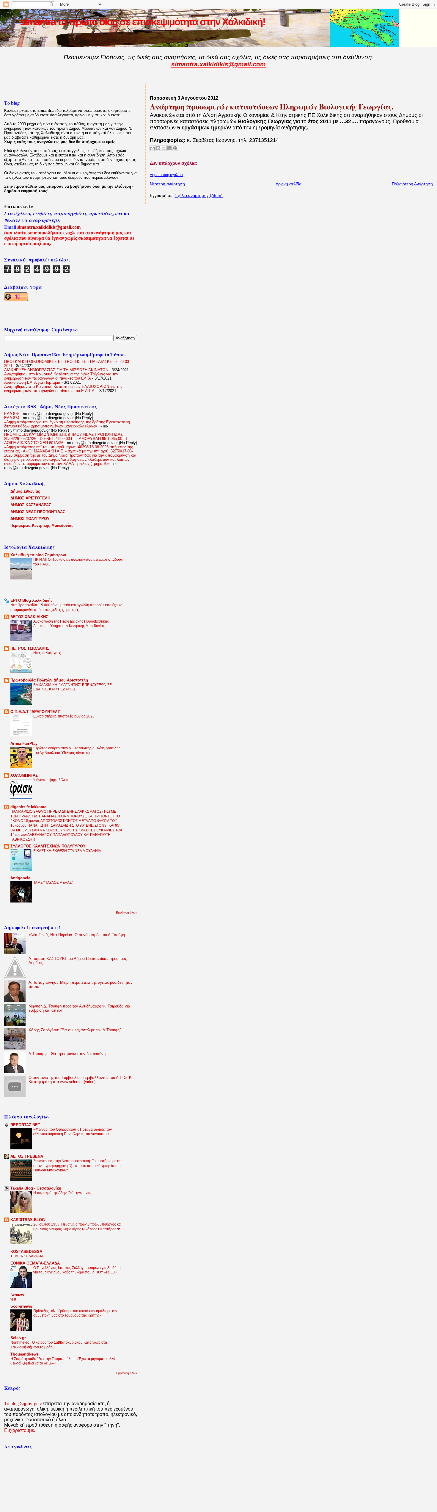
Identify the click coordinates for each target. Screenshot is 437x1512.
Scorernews (21, 1306)
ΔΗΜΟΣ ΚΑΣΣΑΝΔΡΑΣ (30, 505)
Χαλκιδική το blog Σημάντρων (38, 555)
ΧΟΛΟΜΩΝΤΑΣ (24, 775)
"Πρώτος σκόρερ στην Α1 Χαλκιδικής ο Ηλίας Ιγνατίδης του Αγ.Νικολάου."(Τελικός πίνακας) (76, 750)
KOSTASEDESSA (26, 1252)
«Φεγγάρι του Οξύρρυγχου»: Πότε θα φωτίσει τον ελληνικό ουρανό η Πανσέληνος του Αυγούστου (72, 1131)
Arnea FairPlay (23, 744)
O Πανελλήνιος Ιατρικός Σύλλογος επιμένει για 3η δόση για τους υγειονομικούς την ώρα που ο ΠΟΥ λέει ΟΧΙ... (77, 1270)
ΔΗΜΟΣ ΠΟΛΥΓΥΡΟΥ (30, 519)
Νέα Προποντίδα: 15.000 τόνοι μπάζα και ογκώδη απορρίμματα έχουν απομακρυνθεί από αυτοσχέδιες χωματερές (66, 607)
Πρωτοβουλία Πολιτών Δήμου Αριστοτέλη (49, 680)
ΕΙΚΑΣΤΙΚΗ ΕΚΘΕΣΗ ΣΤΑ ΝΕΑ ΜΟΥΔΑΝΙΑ (67, 851)
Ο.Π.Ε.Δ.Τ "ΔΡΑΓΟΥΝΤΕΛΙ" (35, 712)
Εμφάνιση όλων (126, 912)
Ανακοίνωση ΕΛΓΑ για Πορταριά (32, 382)
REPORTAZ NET (25, 1125)
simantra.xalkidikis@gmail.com (218, 64)
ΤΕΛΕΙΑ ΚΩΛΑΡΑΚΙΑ (26, 1256)
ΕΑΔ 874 (11, 418)
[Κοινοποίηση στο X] (164, 148)
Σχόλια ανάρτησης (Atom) (199, 195)
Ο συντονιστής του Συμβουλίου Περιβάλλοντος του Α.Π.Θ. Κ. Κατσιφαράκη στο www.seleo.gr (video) (81, 1080)
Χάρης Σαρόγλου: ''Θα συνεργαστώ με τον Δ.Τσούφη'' (75, 1030)
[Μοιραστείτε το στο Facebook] (169, 148)
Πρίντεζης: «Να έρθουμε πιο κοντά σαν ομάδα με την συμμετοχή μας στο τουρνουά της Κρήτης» (75, 1313)
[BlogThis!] (158, 148)
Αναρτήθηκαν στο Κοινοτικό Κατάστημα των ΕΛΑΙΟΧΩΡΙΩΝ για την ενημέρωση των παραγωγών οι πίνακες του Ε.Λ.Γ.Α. (63, 389)
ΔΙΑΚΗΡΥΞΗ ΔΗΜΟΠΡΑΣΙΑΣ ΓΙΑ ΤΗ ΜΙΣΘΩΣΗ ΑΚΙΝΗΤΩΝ (56, 370)
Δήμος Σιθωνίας (25, 491)
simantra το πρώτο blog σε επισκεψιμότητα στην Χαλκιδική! (142, 21)
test (13, 1299)
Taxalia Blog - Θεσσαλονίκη (35, 1188)
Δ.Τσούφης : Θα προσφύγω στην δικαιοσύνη (67, 1054)
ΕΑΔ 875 (11, 414)
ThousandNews (24, 1354)
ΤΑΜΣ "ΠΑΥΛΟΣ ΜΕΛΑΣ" (53, 882)
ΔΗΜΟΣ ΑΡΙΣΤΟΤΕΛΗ (30, 498)
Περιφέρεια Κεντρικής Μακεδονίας (41, 526)
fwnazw (17, 1295)
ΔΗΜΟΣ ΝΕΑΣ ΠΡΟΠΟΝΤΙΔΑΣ (37, 512)
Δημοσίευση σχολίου (166, 175)
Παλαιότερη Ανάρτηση (412, 183)
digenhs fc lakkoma (28, 807)
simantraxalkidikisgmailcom (49, 227)
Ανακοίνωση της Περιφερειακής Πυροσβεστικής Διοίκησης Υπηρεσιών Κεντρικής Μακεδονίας (71, 623)
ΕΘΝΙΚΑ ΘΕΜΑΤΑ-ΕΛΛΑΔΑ (35, 1263)
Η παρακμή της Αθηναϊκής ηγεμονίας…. (65, 1193)
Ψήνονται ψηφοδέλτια (50, 780)
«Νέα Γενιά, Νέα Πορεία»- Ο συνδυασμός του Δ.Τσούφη (77, 935)
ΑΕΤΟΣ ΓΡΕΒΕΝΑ (26, 1156)
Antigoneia (20, 878)
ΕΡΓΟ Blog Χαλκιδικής (31, 600)
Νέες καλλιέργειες (47, 653)
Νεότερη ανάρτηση (167, 183)
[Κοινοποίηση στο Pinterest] (175, 148)
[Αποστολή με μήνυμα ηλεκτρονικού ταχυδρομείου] (152, 148)
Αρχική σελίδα (288, 183)
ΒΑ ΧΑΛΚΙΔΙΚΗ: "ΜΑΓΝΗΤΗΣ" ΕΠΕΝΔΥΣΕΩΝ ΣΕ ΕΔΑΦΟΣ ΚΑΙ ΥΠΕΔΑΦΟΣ (72, 687)
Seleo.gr (18, 1338)
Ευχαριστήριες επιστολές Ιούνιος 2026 (64, 716)
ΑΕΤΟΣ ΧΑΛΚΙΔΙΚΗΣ (29, 617)
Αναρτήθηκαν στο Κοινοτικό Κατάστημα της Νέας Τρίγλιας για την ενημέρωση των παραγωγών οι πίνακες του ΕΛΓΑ (61, 376)
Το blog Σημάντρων (23, 1403)
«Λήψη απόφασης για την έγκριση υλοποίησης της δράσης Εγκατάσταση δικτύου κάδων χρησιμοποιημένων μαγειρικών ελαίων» (67, 424)
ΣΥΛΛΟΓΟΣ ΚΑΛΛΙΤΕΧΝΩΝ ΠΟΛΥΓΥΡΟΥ (48, 846)
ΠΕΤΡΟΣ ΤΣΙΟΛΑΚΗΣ (29, 648)
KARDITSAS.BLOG (27, 1220)
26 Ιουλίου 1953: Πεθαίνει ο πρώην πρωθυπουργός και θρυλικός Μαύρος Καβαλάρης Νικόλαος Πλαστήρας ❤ (77, 1226)
